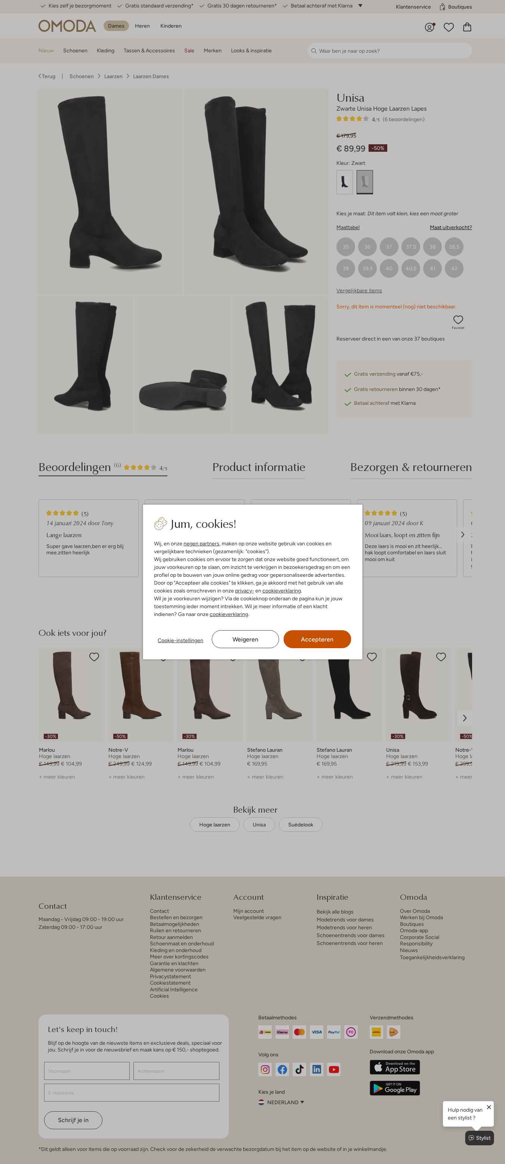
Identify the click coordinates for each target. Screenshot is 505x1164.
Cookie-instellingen (180, 640)
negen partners (201, 543)
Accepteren (317, 639)
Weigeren (245, 639)
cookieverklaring (281, 591)
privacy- (244, 591)
